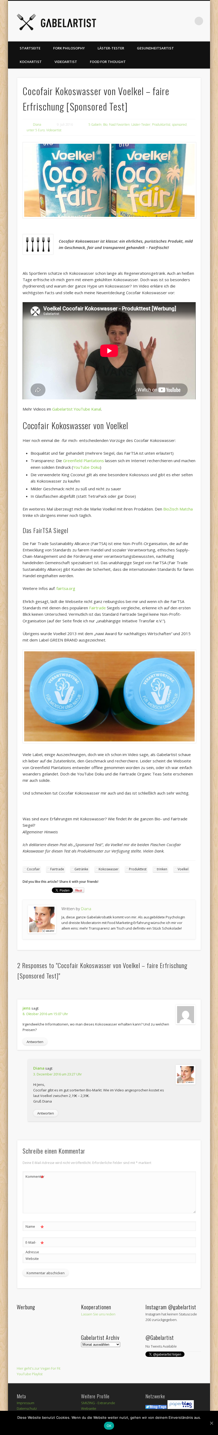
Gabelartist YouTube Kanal (76, 409)
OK (109, 1426)
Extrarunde (106, 1402)
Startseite (30, 48)
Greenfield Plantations (83, 460)
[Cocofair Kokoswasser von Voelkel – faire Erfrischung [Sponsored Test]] (109, 180)
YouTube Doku (86, 467)
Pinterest (144, 21)
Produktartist (161, 124)
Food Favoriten (119, 124)
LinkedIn (188, 21)
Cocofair (33, 869)
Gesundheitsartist (155, 48)
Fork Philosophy (69, 48)
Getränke (81, 869)
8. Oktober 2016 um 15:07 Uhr (45, 1014)
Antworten (35, 1041)
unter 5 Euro (36, 130)
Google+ (177, 21)
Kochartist (31, 61)
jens (27, 1008)
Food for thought (108, 61)
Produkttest (137, 869)
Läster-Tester (111, 48)
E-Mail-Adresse (35, 1246)
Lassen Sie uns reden (98, 1314)
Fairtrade (97, 607)
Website (32, 1258)
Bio (105, 124)
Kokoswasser (109, 869)
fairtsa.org (65, 588)
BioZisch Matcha (178, 509)
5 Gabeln (95, 124)
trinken (162, 869)
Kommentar (35, 1177)
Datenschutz (27, 1408)
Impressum (25, 1402)
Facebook (122, 21)
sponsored (179, 124)
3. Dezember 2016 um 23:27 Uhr (57, 1074)
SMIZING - (89, 1402)
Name (35, 1227)
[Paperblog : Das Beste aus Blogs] (180, 1407)
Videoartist (65, 61)
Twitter (133, 21)
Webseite (88, 1408)
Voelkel (183, 869)
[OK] (211, 1423)
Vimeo (155, 21)
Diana (37, 124)
